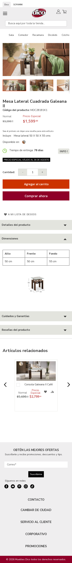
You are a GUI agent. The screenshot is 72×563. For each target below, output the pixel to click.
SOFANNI (18, 4)
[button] (43, 85)
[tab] (36, 225)
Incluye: (8, 135)
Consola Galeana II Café (38, 384)
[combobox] (36, 23)
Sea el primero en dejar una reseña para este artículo (28, 131)
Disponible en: (11, 142)
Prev (4, 386)
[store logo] (39, 13)
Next (67, 386)
